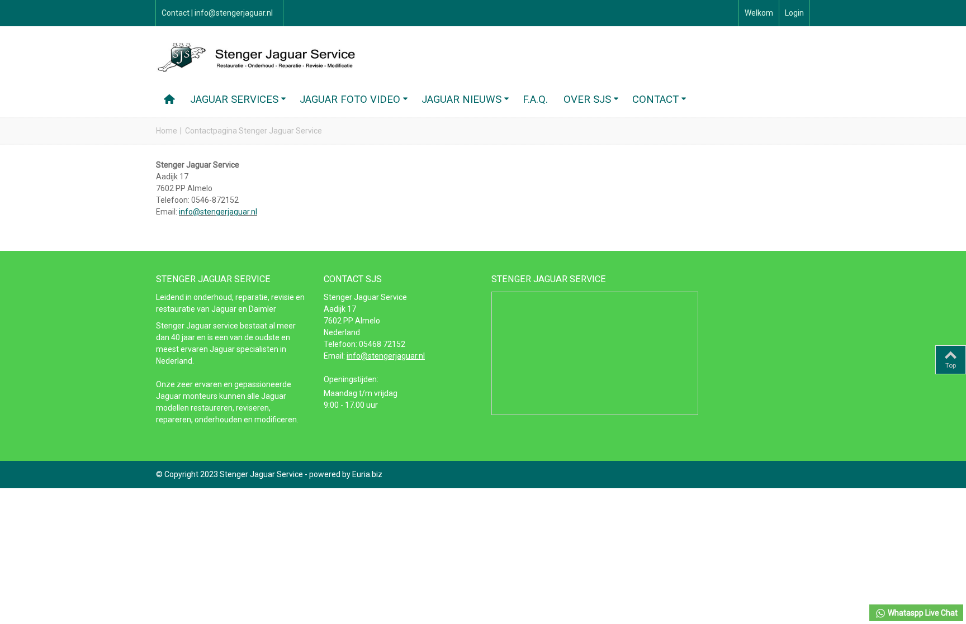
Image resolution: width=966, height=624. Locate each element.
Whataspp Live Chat (922, 612)
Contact (655, 99)
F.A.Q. (535, 99)
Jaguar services (234, 99)
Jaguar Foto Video (350, 99)
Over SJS (587, 99)
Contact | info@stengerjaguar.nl (217, 12)
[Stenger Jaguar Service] (259, 57)
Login (794, 12)
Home (166, 130)
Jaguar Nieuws (461, 99)
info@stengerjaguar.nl (218, 211)
